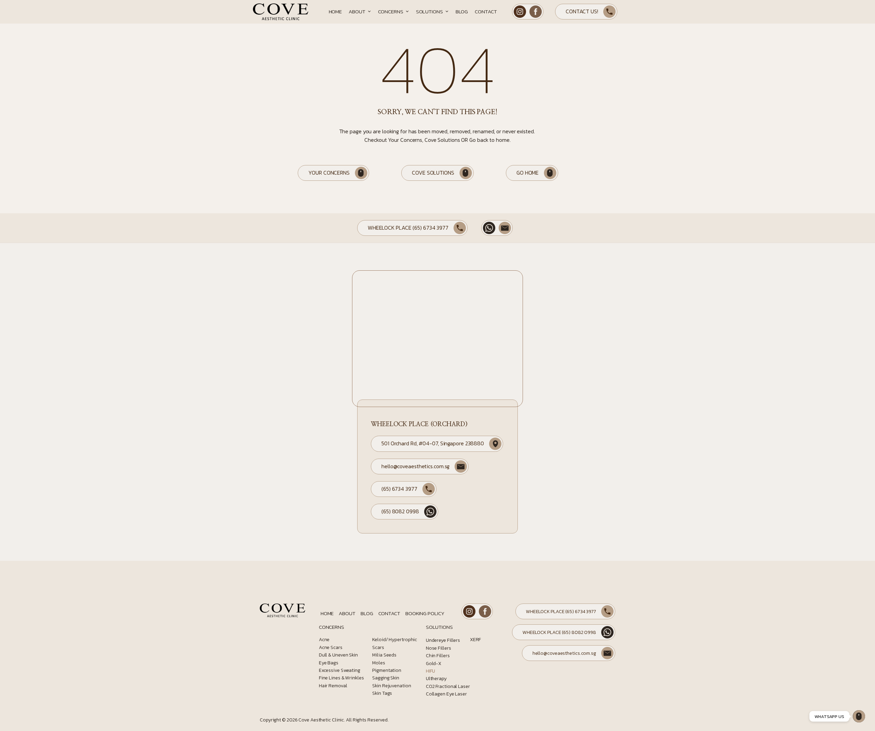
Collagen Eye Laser (446, 694)
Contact (486, 11)
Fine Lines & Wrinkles (341, 677)
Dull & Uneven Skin (338, 655)
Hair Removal (333, 685)
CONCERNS (331, 627)
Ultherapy (436, 678)
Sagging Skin (385, 677)
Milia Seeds (384, 655)
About (357, 11)
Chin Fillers (438, 655)
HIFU (430, 671)
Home (335, 11)
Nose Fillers (438, 648)
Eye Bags (328, 662)
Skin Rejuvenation (391, 685)
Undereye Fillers (443, 640)
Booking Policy (424, 613)
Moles (378, 662)
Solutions (429, 11)
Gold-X (433, 663)
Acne (324, 639)
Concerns (390, 11)
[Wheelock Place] (859, 716)
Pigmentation (386, 670)
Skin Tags (382, 693)
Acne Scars (330, 647)
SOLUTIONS (439, 627)
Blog (462, 11)
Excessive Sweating (339, 670)
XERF (475, 639)
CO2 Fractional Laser (448, 686)
